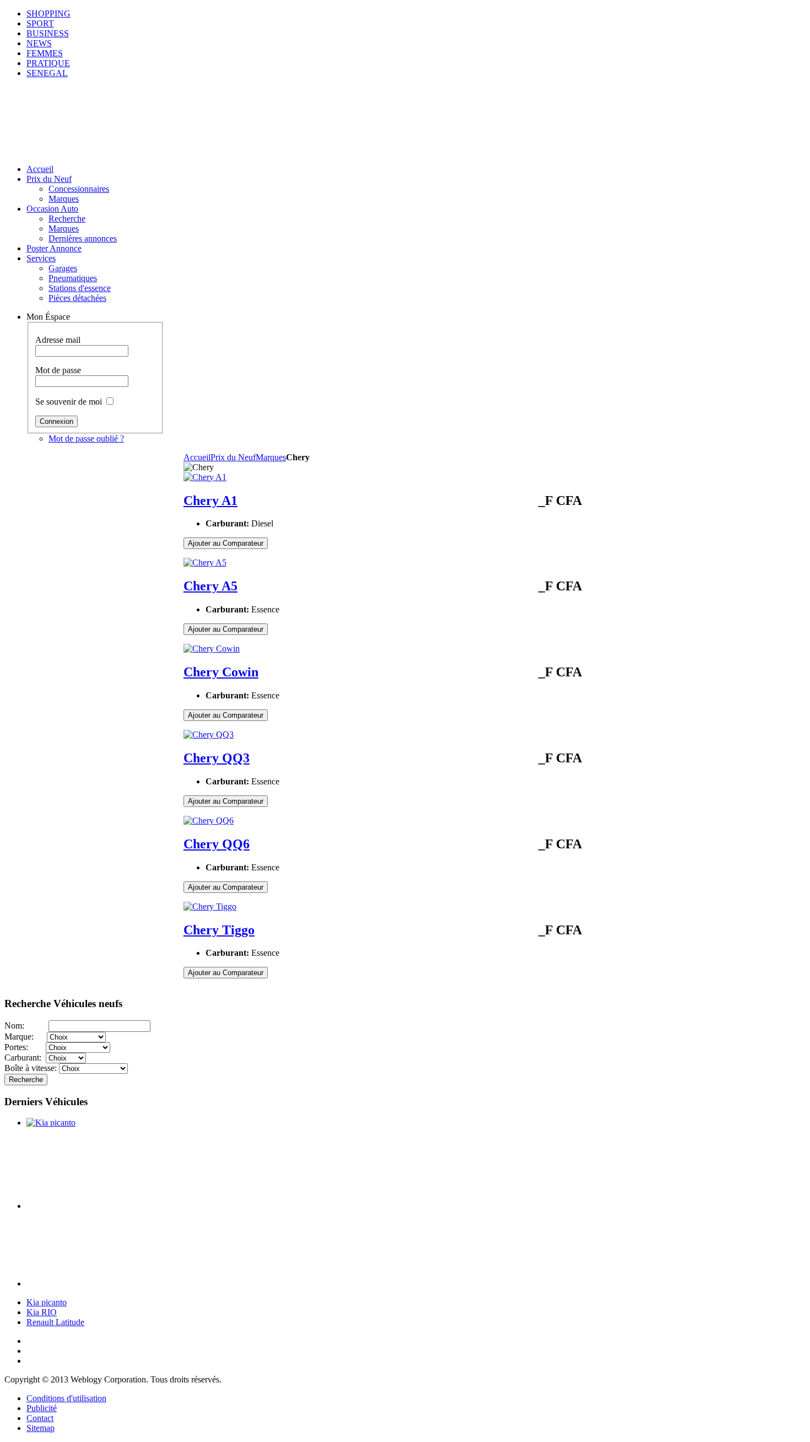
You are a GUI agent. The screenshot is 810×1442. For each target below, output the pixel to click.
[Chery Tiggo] (209, 906)
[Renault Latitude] (93, 1283)
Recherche (26, 1079)
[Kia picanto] (50, 1122)
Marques (271, 457)
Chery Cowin (220, 672)
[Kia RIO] (93, 1205)
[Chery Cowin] (211, 648)
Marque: (25, 1036)
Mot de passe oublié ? (86, 438)
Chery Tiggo (219, 930)
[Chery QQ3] (208, 734)
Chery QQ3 (216, 758)
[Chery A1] (204, 477)
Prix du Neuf (233, 457)
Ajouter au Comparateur (225, 543)
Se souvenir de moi (68, 401)
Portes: (25, 1047)
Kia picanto (46, 1302)
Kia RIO (41, 1312)
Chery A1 (210, 500)
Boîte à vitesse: (31, 1068)
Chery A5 (210, 586)
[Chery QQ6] (208, 820)
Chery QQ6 (216, 844)
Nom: (26, 1025)
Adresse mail (57, 340)
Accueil (196, 457)
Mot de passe (58, 370)
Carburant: (25, 1057)
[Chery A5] (204, 562)
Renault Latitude (55, 1322)
